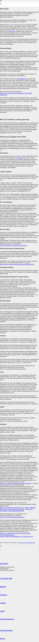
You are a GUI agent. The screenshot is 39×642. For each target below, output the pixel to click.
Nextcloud (11, 31)
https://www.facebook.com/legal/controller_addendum (15, 483)
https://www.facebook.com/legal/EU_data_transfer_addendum (18, 507)
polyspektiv (4, 564)
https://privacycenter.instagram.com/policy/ (12, 509)
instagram (3, 595)
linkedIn (3, 587)
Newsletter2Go (21, 78)
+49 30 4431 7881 (6, 578)
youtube (3, 603)
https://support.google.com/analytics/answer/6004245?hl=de (17, 264)
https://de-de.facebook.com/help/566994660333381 (16, 510)
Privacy (2, 638)
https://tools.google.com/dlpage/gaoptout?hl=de (13, 245)
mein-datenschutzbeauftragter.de (27, 542)
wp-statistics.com (20, 158)
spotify (2, 611)
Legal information (6, 630)
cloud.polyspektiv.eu (7, 619)
